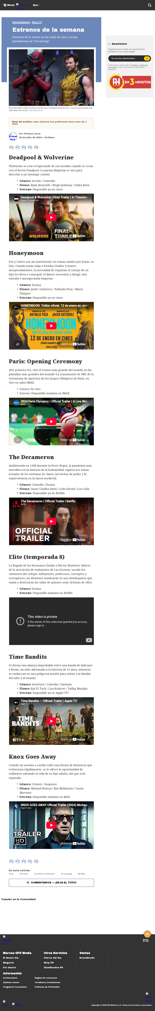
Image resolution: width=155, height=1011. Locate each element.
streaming (66, 874)
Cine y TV (37, 22)
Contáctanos (10, 978)
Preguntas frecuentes (15, 987)
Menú (11, 5)
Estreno (24, 874)
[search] (149, 5)
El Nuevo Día (11, 958)
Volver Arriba (146, 940)
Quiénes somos (11, 982)
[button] (17, 147)
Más (35, 5)
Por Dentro (9, 967)
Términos (134, 65)
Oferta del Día (52, 958)
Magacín (8, 963)
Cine (11, 874)
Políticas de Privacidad (47, 987)
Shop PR (49, 963)
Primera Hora (32, 134)
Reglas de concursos (46, 978)
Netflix (81, 874)
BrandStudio (87, 958)
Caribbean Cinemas (44, 874)
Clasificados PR (53, 967)
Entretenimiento (21, 22)
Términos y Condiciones (47, 982)
